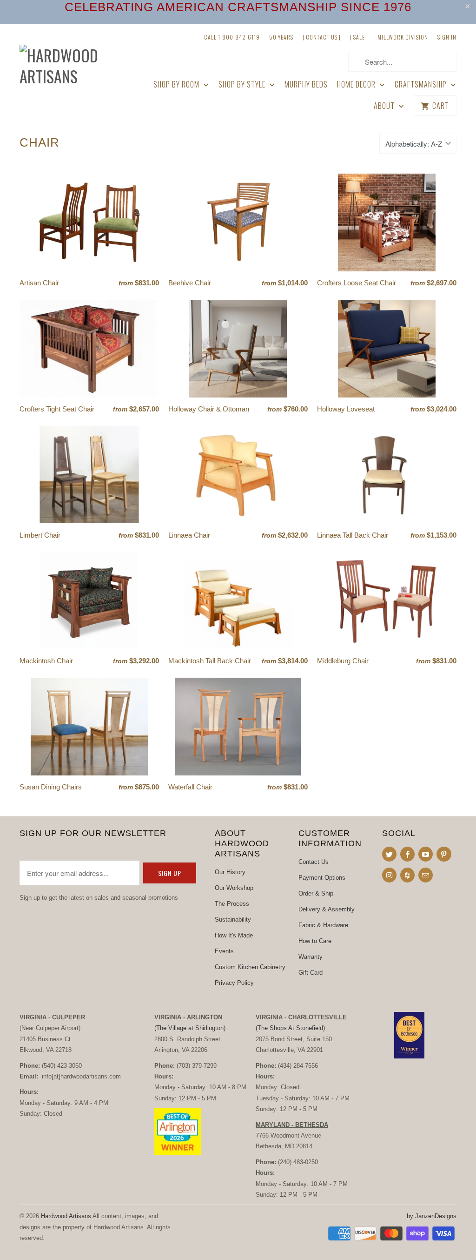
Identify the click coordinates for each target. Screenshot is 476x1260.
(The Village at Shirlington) (189, 1027)
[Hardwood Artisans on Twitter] (389, 854)
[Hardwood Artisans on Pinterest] (443, 854)
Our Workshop (234, 887)
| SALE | (359, 37)
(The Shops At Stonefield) (290, 1027)
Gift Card (310, 972)
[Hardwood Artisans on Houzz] (407, 875)
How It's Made (234, 935)
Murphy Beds (306, 84)
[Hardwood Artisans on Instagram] (389, 875)
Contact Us (313, 861)
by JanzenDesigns (431, 1216)
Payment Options (321, 877)
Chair (40, 142)
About (385, 106)
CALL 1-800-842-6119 (232, 37)
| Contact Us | (322, 37)
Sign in (446, 37)
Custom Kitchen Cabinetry (250, 967)
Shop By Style (242, 84)
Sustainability (233, 919)
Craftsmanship (422, 84)
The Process (232, 903)
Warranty (310, 956)
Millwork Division (402, 37)
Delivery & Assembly (326, 909)
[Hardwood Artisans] (71, 59)
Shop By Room (177, 84)
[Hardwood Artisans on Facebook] (407, 854)
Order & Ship (315, 893)
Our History (230, 872)
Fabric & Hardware (323, 925)
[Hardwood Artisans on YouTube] (425, 854)
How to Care (314, 940)
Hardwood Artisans (66, 1216)
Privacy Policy (234, 982)
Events (224, 951)
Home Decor (357, 84)
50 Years (281, 37)
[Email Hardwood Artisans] (425, 875)
